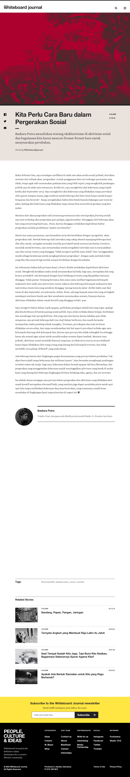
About (64, 741)
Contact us (66, 736)
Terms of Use (99, 767)
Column (48, 741)
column (72, 582)
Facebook (98, 741)
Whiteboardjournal (33, 149)
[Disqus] (65, 469)
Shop (47, 749)
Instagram (98, 736)
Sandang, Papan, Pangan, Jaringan (62, 612)
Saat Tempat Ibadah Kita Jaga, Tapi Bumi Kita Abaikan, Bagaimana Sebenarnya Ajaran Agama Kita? (74, 655)
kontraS (80, 582)
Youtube (98, 749)
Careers (65, 749)
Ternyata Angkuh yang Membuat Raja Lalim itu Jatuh (73, 632)
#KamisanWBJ (48, 582)
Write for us (82, 736)
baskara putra (62, 582)
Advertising (82, 741)
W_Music (49, 745)
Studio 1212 (115, 741)
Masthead (66, 745)
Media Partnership (82, 746)
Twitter (97, 745)
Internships (66, 753)
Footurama (115, 736)
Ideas (47, 736)
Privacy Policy (116, 767)
